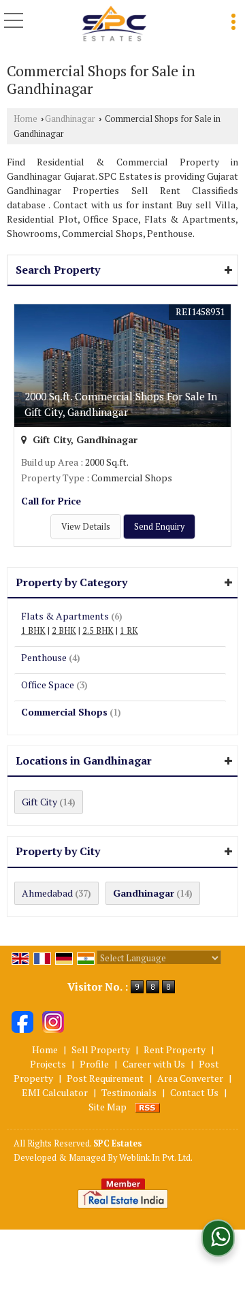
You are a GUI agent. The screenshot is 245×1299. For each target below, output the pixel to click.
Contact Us (194, 1092)
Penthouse (44, 657)
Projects (48, 1063)
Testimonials (129, 1092)
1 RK (129, 631)
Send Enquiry (159, 526)
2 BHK (64, 631)
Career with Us (153, 1063)
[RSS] (147, 1106)
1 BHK (33, 631)
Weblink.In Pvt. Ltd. (156, 1158)
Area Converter (190, 1078)
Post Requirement (105, 1078)
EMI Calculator (55, 1092)
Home (25, 119)
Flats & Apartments (65, 615)
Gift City (39, 801)
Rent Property (175, 1049)
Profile (94, 1063)
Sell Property (100, 1049)
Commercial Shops (64, 711)
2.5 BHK (98, 631)
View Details (85, 526)
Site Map (107, 1106)
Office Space (47, 684)
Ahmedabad (47, 892)
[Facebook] (22, 1020)
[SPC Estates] (114, 24)
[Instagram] (53, 1020)
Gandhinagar (70, 119)
